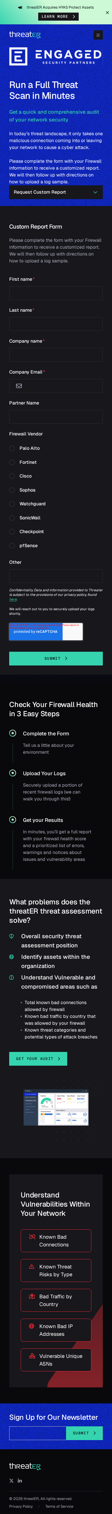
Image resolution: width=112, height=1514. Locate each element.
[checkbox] (56, 496)
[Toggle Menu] (98, 35)
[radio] (56, 450)
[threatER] (25, 1466)
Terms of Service (59, 1506)
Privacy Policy (21, 1506)
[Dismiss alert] (107, 12)
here (13, 599)
